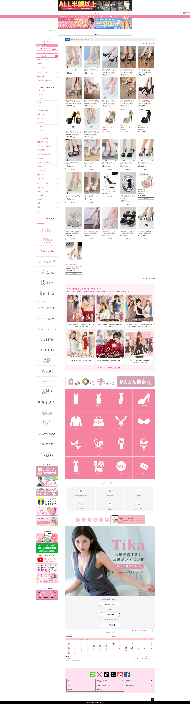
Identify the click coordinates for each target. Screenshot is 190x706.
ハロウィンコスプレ (42, 191)
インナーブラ (41, 171)
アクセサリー (41, 179)
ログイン (47, 38)
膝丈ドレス (40, 114)
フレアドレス (41, 98)
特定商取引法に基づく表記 (104, 685)
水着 (38, 203)
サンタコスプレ (41, 195)
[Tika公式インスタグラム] (78, 520)
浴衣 (38, 207)
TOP (48, 30)
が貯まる (110, 508)
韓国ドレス (40, 102)
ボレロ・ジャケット (43, 162)
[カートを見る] (183, 12)
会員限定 (139, 496)
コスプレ (40, 187)
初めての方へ (71, 681)
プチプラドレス (42, 150)
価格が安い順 (79, 39)
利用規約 (99, 689)
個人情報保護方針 (130, 685)
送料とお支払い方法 (102, 681)
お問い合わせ (47, 52)
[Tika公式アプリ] (127, 519)
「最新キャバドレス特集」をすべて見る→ (110, 368)
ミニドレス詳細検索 (42, 110)
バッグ (39, 166)
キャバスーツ (41, 158)
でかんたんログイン (138, 508)
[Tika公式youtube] (107, 520)
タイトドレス (41, 95)
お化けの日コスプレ (42, 199)
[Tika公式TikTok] (101, 520)
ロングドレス (41, 122)
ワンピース (40, 106)
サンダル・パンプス (43, 154)
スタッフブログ (45, 80)
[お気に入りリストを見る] (181, 13)
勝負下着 (40, 175)
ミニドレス (40, 91)
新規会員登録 (47, 42)
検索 (56, 56)
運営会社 (70, 689)
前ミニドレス (41, 118)
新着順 (73, 39)
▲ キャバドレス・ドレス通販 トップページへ (143, 630)
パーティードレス (42, 183)
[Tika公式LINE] (95, 520)
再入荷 (39, 64)
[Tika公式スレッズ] (83, 520)
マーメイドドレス (42, 134)
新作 (44, 59)
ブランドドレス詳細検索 (43, 146)
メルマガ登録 (109, 625)
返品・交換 (71, 685)
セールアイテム (42, 72)
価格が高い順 (88, 39)
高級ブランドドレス (43, 142)
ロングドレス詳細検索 (43, 138)
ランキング (40, 68)
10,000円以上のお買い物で (81, 496)
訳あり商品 (40, 76)
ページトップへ (152, 699)
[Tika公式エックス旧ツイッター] (89, 520)
